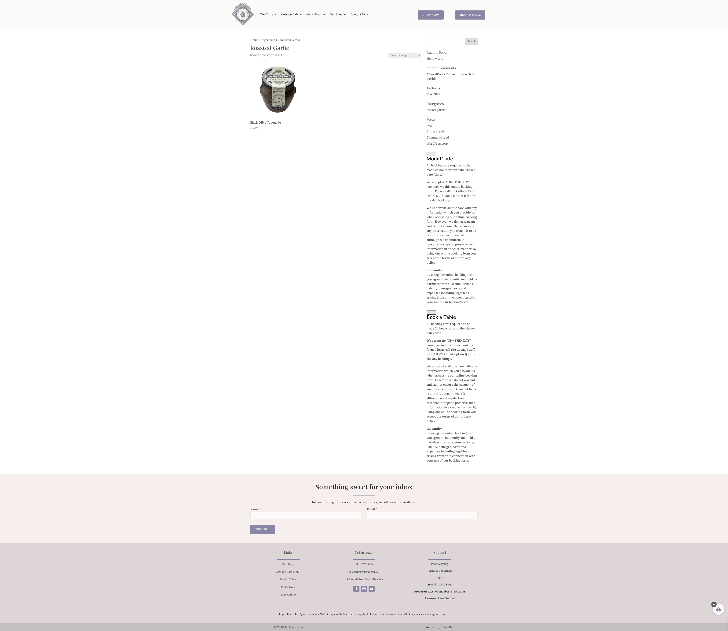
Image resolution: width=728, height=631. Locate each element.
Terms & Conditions (439, 570)
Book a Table (470, 15)
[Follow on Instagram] (364, 589)
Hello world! (435, 58)
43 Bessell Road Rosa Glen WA (364, 579)
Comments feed (438, 137)
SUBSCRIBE (262, 529)
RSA (439, 577)
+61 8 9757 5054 (441, 196)
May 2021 (433, 94)
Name (255, 509)
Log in (431, 125)
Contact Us (358, 14)
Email (372, 509)
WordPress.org (437, 143)
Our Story (266, 14)
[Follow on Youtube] (372, 589)
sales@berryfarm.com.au (364, 571)
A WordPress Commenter (445, 74)
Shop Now (431, 15)
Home (254, 40)
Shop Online (288, 594)
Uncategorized (437, 110)
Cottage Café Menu (288, 571)
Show (431, 154)
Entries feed (435, 131)
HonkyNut (447, 627)
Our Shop (336, 14)
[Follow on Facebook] (356, 589)
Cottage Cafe (289, 14)
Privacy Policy (440, 564)
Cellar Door (314, 14)
